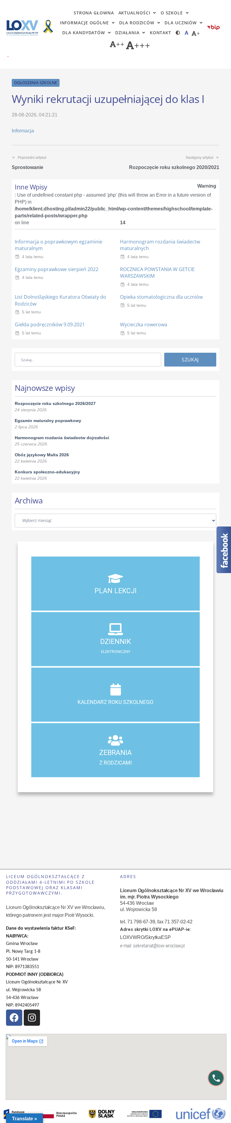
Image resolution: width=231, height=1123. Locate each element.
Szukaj (190, 359)
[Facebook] (14, 1018)
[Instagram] (32, 1018)
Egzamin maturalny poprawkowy (48, 420)
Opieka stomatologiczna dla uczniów (161, 297)
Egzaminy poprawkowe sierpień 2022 (56, 269)
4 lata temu (32, 256)
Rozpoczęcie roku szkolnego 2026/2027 (55, 403)
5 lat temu (31, 311)
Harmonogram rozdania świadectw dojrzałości (62, 437)
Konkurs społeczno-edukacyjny (47, 471)
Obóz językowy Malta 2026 (42, 454)
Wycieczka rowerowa (143, 324)
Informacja (23, 130)
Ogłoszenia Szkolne (35, 82)
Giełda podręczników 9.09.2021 (50, 324)
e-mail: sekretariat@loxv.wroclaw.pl (152, 946)
